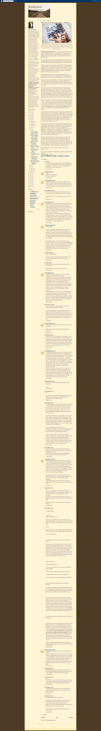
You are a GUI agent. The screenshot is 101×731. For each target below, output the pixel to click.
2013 (31, 179)
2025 (31, 111)
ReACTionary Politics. (34, 145)
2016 (31, 175)
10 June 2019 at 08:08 (49, 505)
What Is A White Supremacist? (33, 143)
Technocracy (67, 156)
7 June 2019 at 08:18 (49, 378)
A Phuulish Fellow (33, 193)
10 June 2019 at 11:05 (49, 665)
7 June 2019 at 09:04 (49, 388)
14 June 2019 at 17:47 (49, 711)
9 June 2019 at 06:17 (49, 485)
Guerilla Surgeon (49, 180)
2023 (31, 114)
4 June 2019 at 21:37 (49, 222)
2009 (31, 185)
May (31, 165)
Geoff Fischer (48, 202)
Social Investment (61, 156)
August (32, 127)
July (31, 128)
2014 (31, 178)
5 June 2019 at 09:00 (49, 259)
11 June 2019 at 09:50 (49, 674)
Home (57, 717)
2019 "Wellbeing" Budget (48, 155)
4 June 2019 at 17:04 (49, 199)
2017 (31, 173)
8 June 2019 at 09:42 (49, 456)
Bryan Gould (32, 203)
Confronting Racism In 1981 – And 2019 (34, 136)
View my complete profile (32, 56)
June (31, 129)
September (32, 125)
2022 (31, 115)
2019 (31, 119)
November (32, 122)
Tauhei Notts (48, 171)
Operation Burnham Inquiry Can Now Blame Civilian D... (34, 139)
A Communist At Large (34, 191)
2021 (31, 116)
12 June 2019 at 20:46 (49, 684)
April (32, 166)
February (32, 169)
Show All (38, 209)
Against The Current (33, 196)
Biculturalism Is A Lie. (34, 141)
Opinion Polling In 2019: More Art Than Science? (34, 150)
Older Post (71, 717)
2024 (31, 112)
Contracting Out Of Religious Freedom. (34, 132)
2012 (31, 181)
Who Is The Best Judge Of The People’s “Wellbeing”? (34, 162)
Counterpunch (32, 206)
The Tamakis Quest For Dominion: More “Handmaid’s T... (34, 157)
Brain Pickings (32, 201)
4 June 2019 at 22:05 (49, 249)
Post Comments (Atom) (51, 720)
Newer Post (43, 717)
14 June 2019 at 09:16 (49, 693)
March (32, 168)
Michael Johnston (49, 225)
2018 (31, 172)
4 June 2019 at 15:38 (49, 187)
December (32, 121)
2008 (31, 186)
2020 (31, 118)
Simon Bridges (54, 156)
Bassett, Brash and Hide (34, 198)
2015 (31, 176)
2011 (31, 182)
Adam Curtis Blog (33, 195)
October (32, 124)
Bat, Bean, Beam (33, 200)
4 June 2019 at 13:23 (49, 177)
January (32, 171)
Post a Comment (44, 714)
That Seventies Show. (34, 133)
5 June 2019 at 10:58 (49, 301)
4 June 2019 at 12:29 (49, 168)
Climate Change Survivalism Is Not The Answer (34, 154)
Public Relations (48, 156)
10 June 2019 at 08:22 (49, 646)
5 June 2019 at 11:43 (49, 320)
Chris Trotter (33, 29)
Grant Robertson (60, 155)
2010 (31, 183)
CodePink (31, 205)
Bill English (55, 155)
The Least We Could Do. (34, 160)
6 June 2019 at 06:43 (49, 332)
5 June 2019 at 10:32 (49, 270)
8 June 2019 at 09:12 (49, 444)
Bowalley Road (35, 6)
